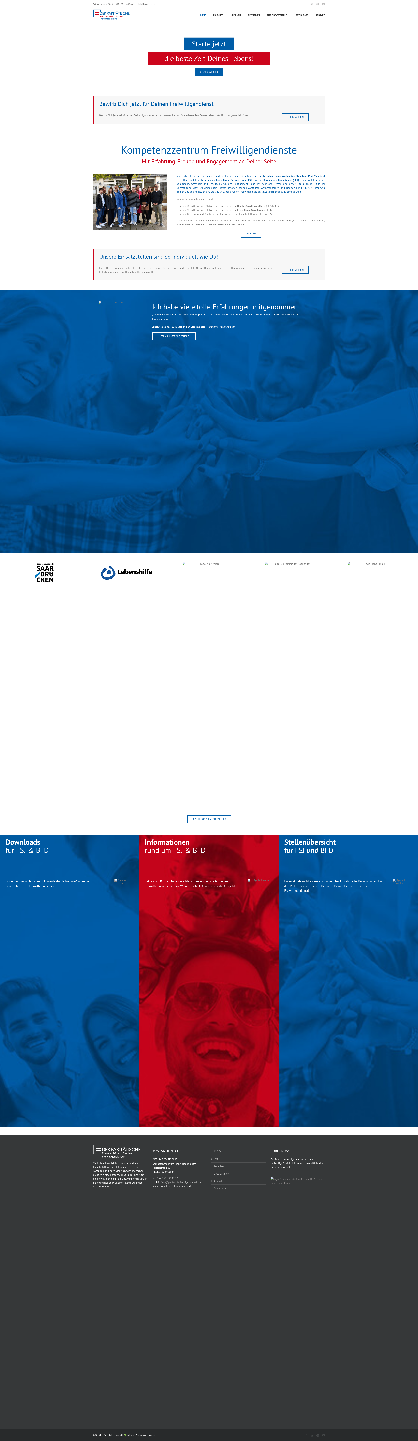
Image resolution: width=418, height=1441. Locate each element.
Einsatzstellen (221, 1173)
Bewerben (219, 1166)
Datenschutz (141, 1435)
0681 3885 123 (170, 1178)
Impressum (152, 1435)
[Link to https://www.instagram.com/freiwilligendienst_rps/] (216, 70)
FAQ (215, 1158)
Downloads (219, 1188)
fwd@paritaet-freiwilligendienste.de (141, 4)
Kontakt (217, 1181)
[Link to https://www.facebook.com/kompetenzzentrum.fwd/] (201, 70)
